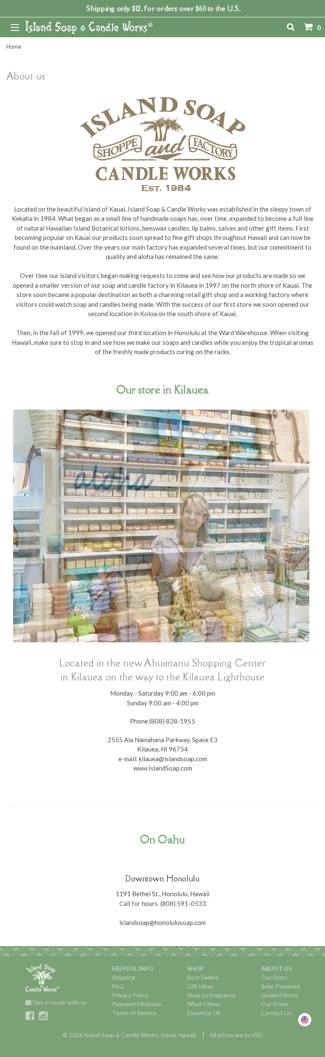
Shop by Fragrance (211, 995)
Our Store (274, 1003)
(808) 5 (170, 903)
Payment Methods (136, 1003)
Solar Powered (280, 986)
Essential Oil (203, 1012)
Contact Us (276, 1012)
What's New (203, 1003)
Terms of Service (134, 1012)
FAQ (118, 986)
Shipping (123, 977)
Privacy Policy (130, 995)
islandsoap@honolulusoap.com (162, 922)
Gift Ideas (200, 986)
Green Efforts (279, 995)
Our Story (274, 977)
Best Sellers (203, 977)
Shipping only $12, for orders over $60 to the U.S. (163, 8)
